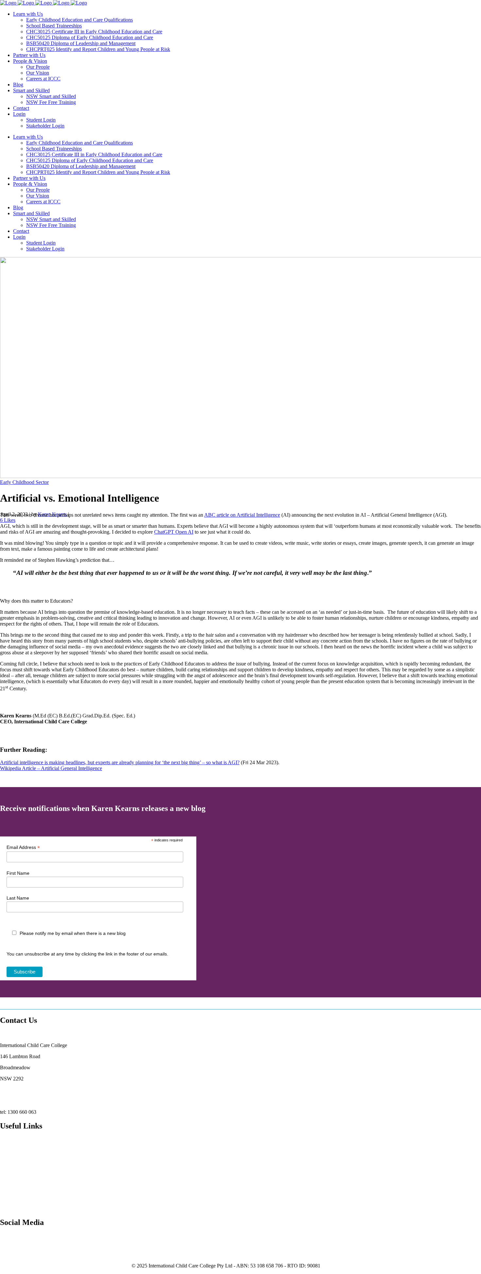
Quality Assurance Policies (27, 1178)
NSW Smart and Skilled (25, 1167)
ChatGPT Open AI (173, 532)
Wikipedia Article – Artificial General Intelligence (51, 768)
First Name (18, 873)
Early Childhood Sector (24, 482)
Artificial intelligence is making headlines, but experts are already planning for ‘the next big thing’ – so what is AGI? (120, 762)
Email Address (23, 847)
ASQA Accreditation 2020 (27, 1156)
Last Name (18, 898)
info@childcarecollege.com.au (31, 1101)
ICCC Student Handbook (26, 1189)
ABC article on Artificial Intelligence (242, 515)
